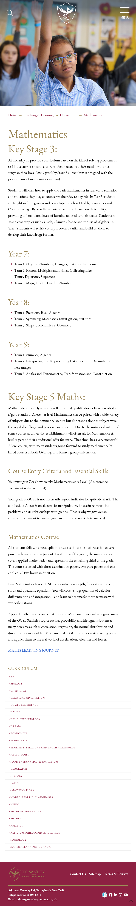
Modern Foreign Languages (31, 797)
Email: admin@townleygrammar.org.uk (32, 899)
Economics (18, 733)
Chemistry (18, 690)
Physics (16, 818)
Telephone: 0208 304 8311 (24, 895)
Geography (18, 769)
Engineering (20, 740)
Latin (14, 783)
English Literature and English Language (42, 747)
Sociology (18, 840)
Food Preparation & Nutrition (34, 761)
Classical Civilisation (27, 698)
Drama (15, 726)
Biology (16, 683)
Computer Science (24, 705)
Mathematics (22, 790)
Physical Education (25, 811)
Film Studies (19, 754)
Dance (15, 712)
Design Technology (25, 719)
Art (13, 676)
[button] (125, 10)
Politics (16, 825)
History (16, 776)
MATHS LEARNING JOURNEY (33, 650)
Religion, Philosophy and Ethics (35, 832)
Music (14, 804)
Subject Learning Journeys (30, 847)
